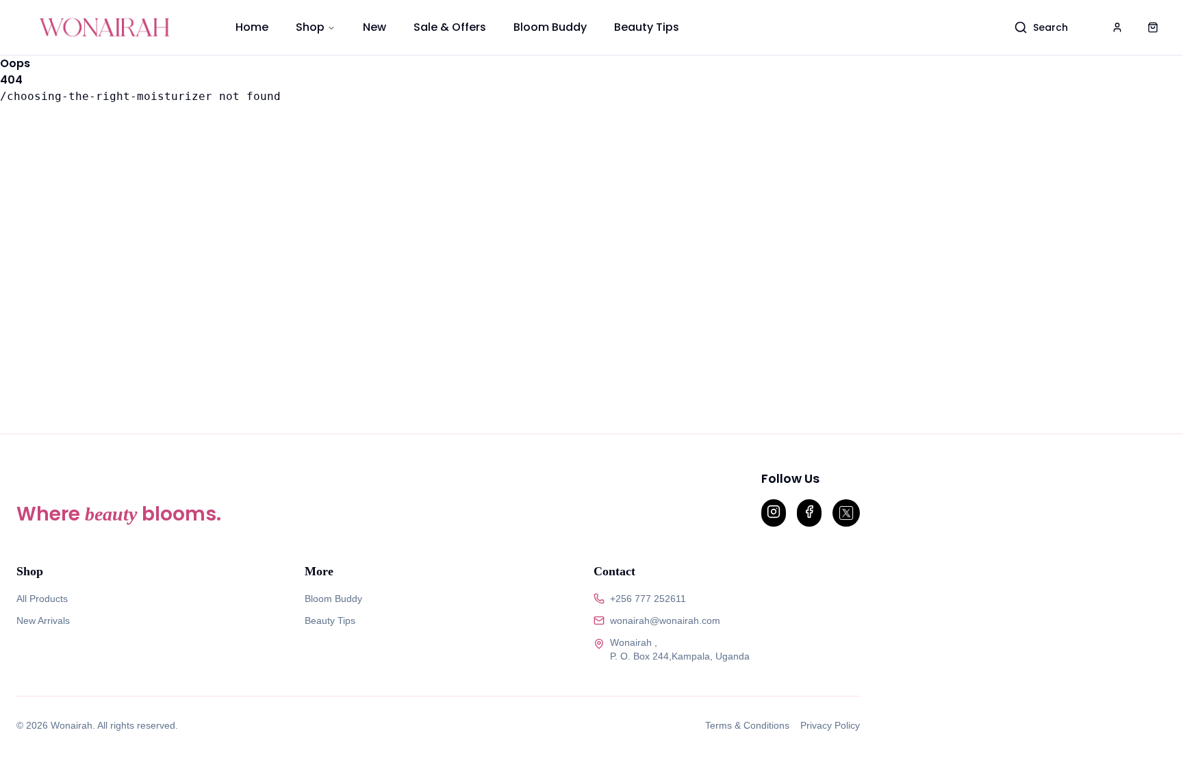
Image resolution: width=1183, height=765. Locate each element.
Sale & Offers (450, 27)
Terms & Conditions (747, 725)
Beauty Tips (646, 27)
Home (252, 27)
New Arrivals (43, 620)
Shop (310, 27)
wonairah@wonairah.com (665, 620)
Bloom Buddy (550, 27)
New (374, 27)
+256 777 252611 (648, 598)
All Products (42, 598)
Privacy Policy (830, 725)
